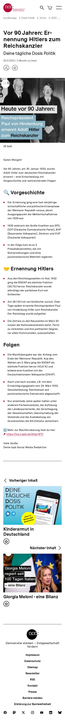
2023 (53, 18)
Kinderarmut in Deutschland (18, 531)
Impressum (32, 655)
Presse (32, 691)
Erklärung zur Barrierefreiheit (32, 704)
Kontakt (33, 685)
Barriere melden (32, 698)
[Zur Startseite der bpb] (14, 11)
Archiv (43, 18)
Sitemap (32, 667)
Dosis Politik (28, 18)
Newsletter (32, 673)
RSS (32, 679)
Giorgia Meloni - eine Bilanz (30, 597)
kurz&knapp (10, 18)
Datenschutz (32, 661)
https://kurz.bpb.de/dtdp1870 (24, 434)
